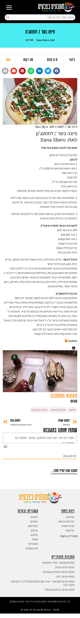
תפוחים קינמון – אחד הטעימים (58, 563)
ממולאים (33, 526)
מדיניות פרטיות (66, 521)
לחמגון (72, 410)
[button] (56, 71)
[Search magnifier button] (7, 17)
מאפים (34, 521)
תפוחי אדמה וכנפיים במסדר (59, 590)
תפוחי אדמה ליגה (65, 577)
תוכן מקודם (32, 548)
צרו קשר (69, 530)
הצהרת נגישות (69, 536)
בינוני (72, 59)
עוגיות (35, 539)
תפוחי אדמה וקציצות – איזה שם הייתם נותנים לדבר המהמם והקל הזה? (42, 583)
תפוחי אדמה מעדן (64, 567)
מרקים (34, 530)
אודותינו (70, 517)
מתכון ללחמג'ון (58, 410)
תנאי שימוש (68, 526)
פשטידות (33, 544)
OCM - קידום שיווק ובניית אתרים (40, 609)
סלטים (34, 535)
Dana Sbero (42, 40)
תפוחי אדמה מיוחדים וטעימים (58, 572)
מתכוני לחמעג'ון (39, 410)
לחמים (34, 517)
